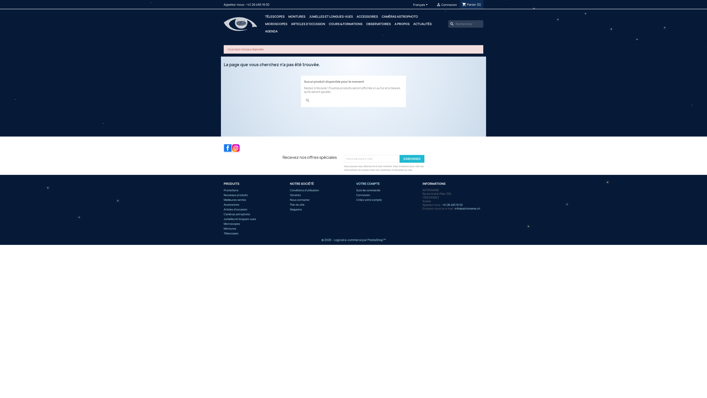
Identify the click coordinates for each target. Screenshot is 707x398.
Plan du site (297, 204)
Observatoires (378, 24)
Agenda (271, 31)
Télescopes (275, 17)
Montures (296, 17)
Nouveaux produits (236, 195)
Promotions (231, 190)
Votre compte (368, 184)
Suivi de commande (368, 190)
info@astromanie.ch (467, 208)
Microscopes (276, 24)
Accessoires (367, 17)
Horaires (295, 195)
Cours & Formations (346, 24)
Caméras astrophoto (400, 17)
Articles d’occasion (308, 24)
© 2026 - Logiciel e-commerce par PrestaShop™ (353, 240)
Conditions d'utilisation (304, 190)
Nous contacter (300, 200)
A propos (402, 24)
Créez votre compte (369, 200)
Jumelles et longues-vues (331, 17)
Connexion (363, 195)
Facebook (227, 148)
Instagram (236, 148)
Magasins (296, 209)
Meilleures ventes (235, 200)
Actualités (422, 24)
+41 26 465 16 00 (257, 5)
